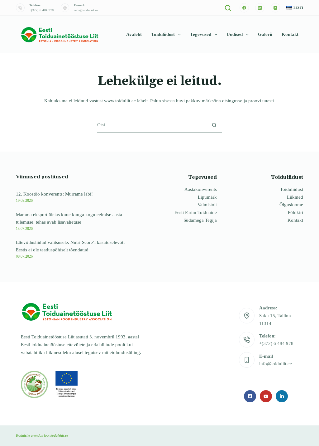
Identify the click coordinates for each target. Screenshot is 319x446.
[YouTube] (275, 7)
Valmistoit (207, 204)
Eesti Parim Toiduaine (195, 212)
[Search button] (214, 125)
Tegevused (200, 34)
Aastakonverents (200, 189)
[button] (294, 8)
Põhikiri (295, 212)
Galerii (265, 34)
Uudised (234, 34)
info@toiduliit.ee (86, 10)
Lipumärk (207, 197)
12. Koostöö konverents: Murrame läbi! (54, 193)
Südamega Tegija (200, 220)
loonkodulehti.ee (56, 435)
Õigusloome (291, 204)
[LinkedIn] (259, 7)
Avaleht (134, 34)
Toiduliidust (163, 34)
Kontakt (290, 34)
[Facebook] (244, 7)
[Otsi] (228, 8)
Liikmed (295, 197)
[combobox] (152, 125)
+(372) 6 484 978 (41, 10)
